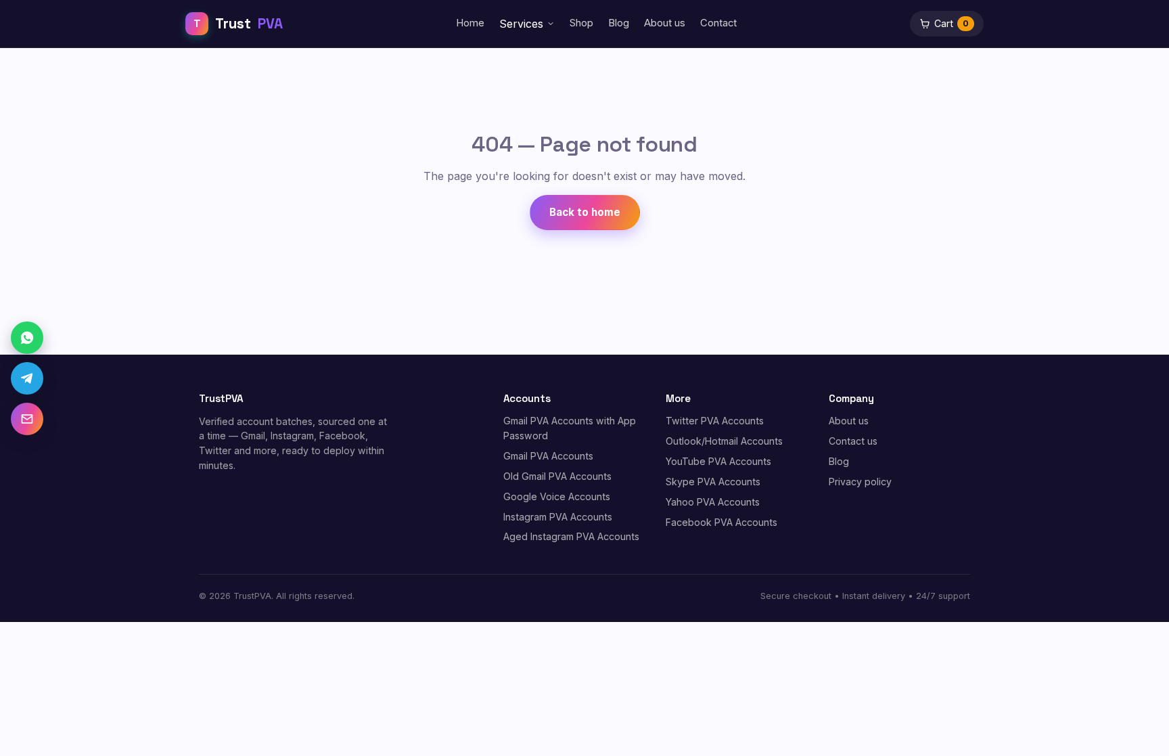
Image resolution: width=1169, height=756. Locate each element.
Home (470, 23)
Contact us (853, 441)
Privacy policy (860, 481)
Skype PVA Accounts (713, 481)
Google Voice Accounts (556, 496)
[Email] (27, 419)
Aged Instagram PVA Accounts (571, 536)
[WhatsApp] (27, 337)
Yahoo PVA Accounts (713, 502)
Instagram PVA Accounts (557, 516)
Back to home (584, 212)
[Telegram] (27, 378)
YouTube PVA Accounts (718, 461)
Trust (238, 23)
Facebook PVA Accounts (721, 522)
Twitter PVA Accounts (715, 420)
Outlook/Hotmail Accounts (724, 441)
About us (664, 23)
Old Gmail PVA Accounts (557, 476)
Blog (618, 23)
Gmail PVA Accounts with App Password (569, 428)
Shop (581, 23)
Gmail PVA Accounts (548, 456)
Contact (718, 23)
